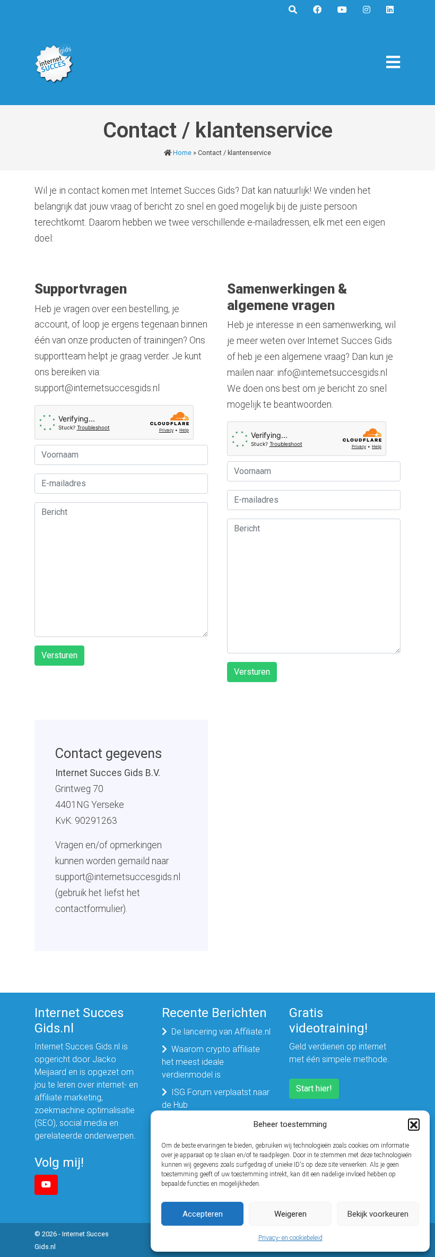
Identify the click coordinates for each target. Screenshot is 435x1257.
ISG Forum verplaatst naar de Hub (215, 1098)
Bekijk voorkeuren (377, 1214)
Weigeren (290, 1214)
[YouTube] (46, 1185)
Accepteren (202, 1214)
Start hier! (314, 1088)
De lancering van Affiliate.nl (221, 1032)
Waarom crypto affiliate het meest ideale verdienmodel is (211, 1062)
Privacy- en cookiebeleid (290, 1238)
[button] (413, 1124)
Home (182, 153)
